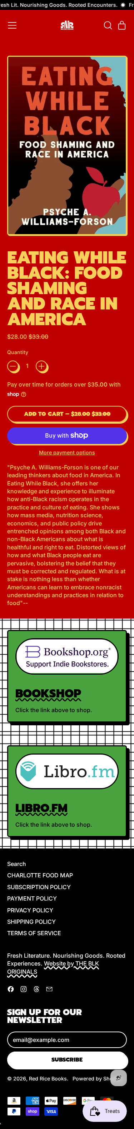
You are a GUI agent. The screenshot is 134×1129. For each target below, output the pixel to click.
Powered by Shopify (97, 1078)
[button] (108, 25)
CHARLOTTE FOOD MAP (40, 875)
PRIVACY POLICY (30, 910)
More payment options (67, 452)
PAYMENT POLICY (32, 898)
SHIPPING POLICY (31, 921)
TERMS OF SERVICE (34, 933)
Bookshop (48, 693)
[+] (41, 366)
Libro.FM (41, 808)
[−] (13, 366)
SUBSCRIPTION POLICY (39, 887)
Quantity (17, 352)
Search (16, 863)
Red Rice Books (48, 1078)
